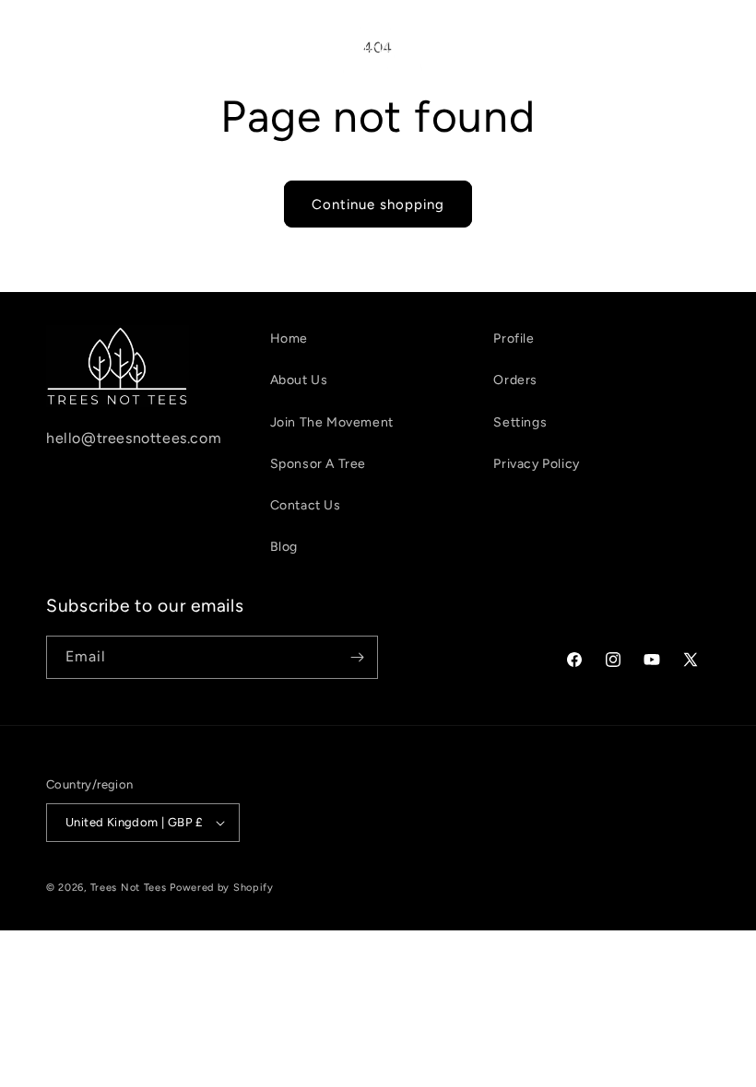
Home (289, 338)
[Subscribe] (357, 657)
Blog (284, 547)
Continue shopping (378, 204)
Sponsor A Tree (318, 464)
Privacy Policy (536, 464)
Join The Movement (332, 422)
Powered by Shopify (222, 888)
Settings (520, 422)
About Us (299, 380)
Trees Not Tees (128, 888)
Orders (515, 380)
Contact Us (305, 505)
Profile (513, 338)
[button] (38, 45)
